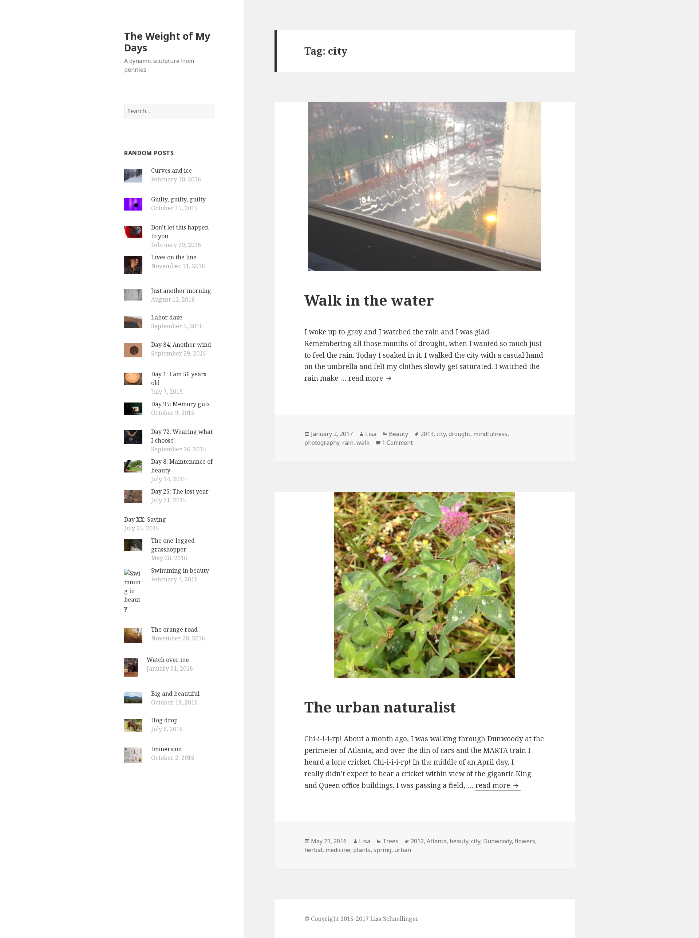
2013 (427, 434)
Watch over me (168, 660)
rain (348, 443)
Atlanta (437, 841)
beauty (459, 841)
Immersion (166, 749)
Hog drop (164, 720)
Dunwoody (497, 841)
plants (362, 850)
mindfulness (490, 434)
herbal (313, 850)
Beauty (398, 434)
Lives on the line (174, 257)
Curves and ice (171, 170)
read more (371, 378)
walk (363, 443)
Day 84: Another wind (181, 345)
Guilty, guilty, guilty (178, 199)
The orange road (174, 629)
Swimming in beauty (180, 570)
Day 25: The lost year (180, 491)
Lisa (370, 434)
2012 (417, 841)
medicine (337, 850)
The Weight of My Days (167, 41)
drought (459, 434)
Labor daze (166, 317)
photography (321, 443)
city (441, 434)
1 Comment (397, 443)
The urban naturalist (380, 707)
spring (382, 850)
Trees (390, 841)
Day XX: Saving (145, 519)
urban (402, 850)
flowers (525, 841)
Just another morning (181, 291)
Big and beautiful (175, 694)
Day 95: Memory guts (180, 404)
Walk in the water (369, 300)
